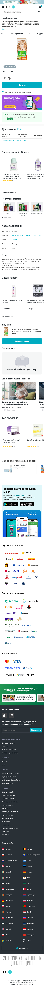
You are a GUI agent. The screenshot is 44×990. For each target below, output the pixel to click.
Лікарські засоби (8, 792)
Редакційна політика (9, 777)
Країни (4, 765)
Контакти (5, 746)
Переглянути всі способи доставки (14, 140)
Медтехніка (6, 808)
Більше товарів (8, 192)
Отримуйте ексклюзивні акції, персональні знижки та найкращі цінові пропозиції (19, 723)
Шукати (40, 12)
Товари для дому (7, 818)
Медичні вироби (7, 805)
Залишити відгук (22, 341)
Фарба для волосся (19, 235)
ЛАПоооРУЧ (6, 821)
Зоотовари (5, 825)
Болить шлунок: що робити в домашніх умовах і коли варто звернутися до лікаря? (15, 403)
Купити (22, 85)
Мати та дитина (7, 815)
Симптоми (5, 835)
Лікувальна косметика (10, 802)
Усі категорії (6, 218)
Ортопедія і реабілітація (10, 812)
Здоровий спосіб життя (10, 828)
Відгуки (40, 34)
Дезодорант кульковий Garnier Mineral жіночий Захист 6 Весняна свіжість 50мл (12, 176)
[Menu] (3, 7)
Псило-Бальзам (19, 466)
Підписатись (36, 730)
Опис (30, 34)
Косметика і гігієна (8, 795)
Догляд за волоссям (33, 235)
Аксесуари (5, 831)
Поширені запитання (9, 749)
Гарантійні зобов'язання (10, 773)
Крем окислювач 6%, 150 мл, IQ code (13, 301)
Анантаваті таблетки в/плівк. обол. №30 (11, 441)
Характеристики (16, 34)
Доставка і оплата (8, 743)
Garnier (4, 29)
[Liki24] (7, 972)
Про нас (4, 761)
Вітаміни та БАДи (8, 798)
